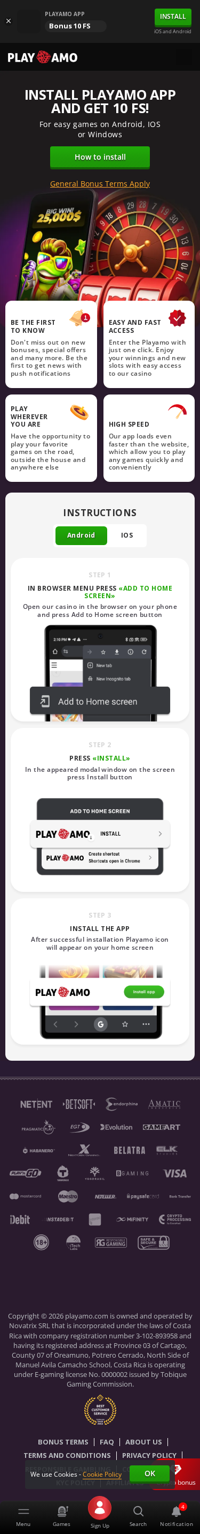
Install (173, 16)
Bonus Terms (63, 1442)
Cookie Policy (102, 1474)
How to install (100, 157)
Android (81, 535)
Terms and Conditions (67, 1455)
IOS (127, 535)
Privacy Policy (149, 1455)
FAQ (107, 1442)
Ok (150, 1473)
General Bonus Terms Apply (100, 184)
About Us (143, 1442)
